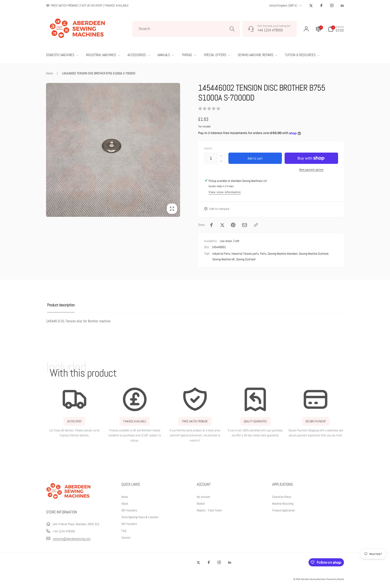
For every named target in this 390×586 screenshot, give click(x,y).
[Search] (232, 28)
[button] (336, 28)
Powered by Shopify (335, 579)
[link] (87, 5)
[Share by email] (244, 225)
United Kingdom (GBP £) (283, 5)
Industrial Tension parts (245, 254)
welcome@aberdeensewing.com (72, 539)
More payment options (311, 169)
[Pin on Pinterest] (233, 225)
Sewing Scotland (245, 259)
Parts (263, 254)
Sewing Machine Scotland (313, 254)
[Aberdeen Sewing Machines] (68, 499)
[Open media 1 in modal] (113, 150)
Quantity (208, 148)
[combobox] (186, 29)
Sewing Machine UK (223, 259)
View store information (225, 192)
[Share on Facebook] (211, 225)
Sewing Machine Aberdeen (282, 254)
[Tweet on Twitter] (222, 225)
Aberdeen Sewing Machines (313, 579)
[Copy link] (256, 225)
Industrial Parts (221, 254)
